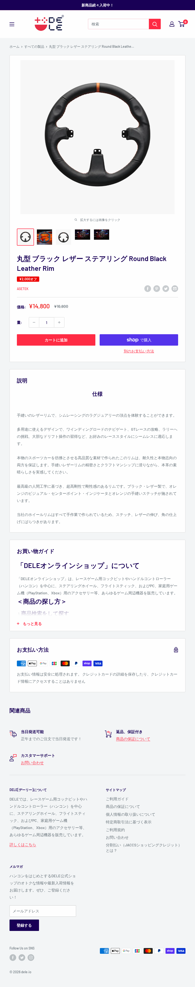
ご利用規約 (115, 829)
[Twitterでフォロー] (22, 957)
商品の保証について (133, 738)
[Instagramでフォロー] (31, 957)
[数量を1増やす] (59, 322)
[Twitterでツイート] (165, 288)
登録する (24, 925)
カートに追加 (56, 340)
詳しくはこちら (23, 844)
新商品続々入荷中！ (98, 5)
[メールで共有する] (174, 288)
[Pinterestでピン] (156, 288)
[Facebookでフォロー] (13, 957)
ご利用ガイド (117, 798)
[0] (182, 24)
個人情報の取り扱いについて (130, 814)
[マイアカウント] (172, 24)
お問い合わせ (32, 762)
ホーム (15, 46)
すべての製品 (34, 46)
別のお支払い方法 (139, 351)
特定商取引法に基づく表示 (128, 822)
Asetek (23, 289)
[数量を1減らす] (34, 322)
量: (19, 322)
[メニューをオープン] (12, 24)
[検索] (155, 24)
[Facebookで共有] (147, 288)
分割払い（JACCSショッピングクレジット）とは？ (144, 847)
